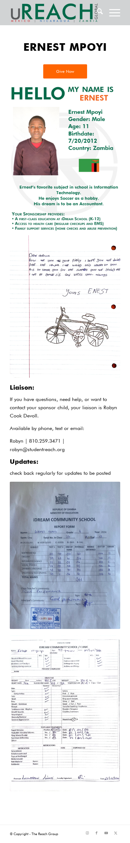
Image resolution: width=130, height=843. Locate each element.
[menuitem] (97, 12)
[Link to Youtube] (106, 833)
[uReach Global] (54, 12)
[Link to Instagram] (87, 833)
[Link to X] (115, 833)
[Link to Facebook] (96, 833)
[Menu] (111, 12)
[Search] (97, 12)
